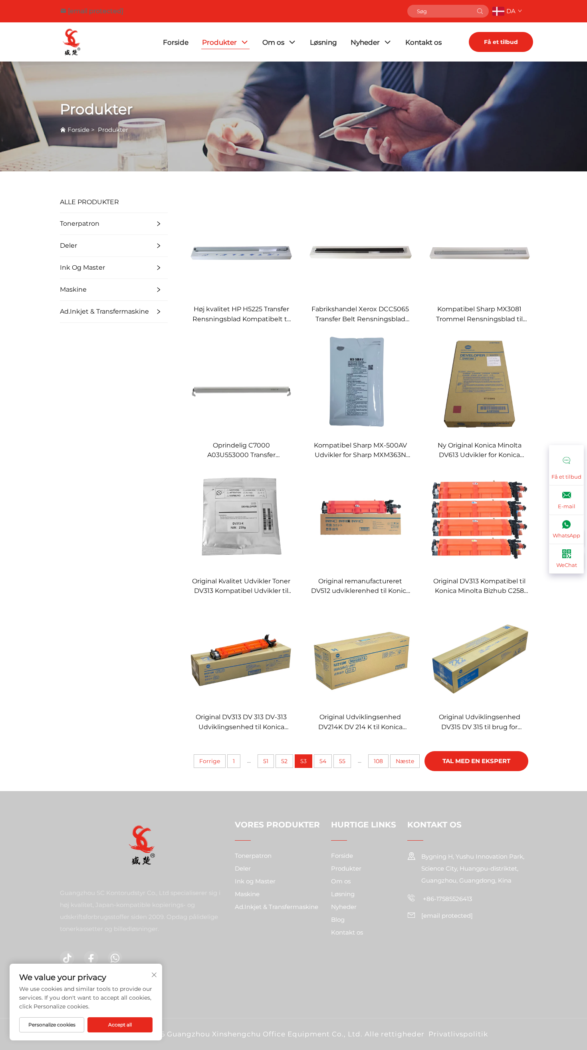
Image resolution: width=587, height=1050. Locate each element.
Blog (338, 919)
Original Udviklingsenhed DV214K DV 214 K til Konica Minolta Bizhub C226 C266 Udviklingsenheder (360, 722)
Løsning (323, 42)
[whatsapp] (115, 958)
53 (303, 761)
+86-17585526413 (446, 899)
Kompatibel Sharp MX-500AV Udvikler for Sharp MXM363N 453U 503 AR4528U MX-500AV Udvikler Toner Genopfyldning (360, 450)
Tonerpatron (79, 223)
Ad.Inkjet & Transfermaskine (104, 311)
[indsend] (480, 11)
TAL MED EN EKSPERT (476, 761)
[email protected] (95, 11)
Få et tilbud (501, 42)
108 (378, 761)
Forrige (209, 761)
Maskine (73, 289)
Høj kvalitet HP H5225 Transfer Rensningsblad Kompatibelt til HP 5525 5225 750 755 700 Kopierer (241, 314)
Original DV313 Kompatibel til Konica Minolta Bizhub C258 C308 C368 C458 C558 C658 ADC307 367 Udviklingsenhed (479, 586)
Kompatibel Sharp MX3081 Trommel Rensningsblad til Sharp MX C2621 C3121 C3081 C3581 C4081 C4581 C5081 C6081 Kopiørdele (479, 314)
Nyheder (365, 42)
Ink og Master (82, 267)
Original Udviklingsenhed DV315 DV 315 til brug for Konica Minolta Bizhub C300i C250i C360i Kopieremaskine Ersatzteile (480, 722)
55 (342, 761)
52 (284, 761)
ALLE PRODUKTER (89, 202)
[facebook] (91, 958)
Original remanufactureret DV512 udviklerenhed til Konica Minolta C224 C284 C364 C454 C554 (360, 586)
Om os (273, 42)
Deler (68, 245)
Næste (405, 761)
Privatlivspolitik (458, 1034)
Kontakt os (423, 42)
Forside (175, 42)
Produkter (219, 42)
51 (265, 761)
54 (322, 761)
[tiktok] (67, 958)
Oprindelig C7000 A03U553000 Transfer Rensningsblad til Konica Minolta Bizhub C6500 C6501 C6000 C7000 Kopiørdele (241, 450)
